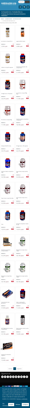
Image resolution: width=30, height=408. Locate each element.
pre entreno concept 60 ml (6, 41)
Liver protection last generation (5, 303)
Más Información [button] (5, 404)
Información (7, 49)
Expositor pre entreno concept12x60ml (5, 250)
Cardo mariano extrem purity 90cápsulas (22, 329)
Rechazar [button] (18, 404)
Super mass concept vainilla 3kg (22, 172)
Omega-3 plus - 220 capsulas (22, 145)
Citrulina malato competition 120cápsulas (22, 120)
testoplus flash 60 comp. (6, 145)
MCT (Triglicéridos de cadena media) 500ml (7, 329)
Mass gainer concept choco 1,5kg (21, 250)
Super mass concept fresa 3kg (7, 198)
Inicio (2, 19)
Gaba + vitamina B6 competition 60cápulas (21, 303)
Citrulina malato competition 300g (7, 172)
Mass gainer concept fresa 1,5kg (6, 277)
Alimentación (8, 19)
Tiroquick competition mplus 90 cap (22, 224)
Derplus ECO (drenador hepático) (6, 355)
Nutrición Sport (17, 19)
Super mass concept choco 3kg (21, 198)
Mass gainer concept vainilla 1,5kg (22, 277)
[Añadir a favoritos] (13, 44)
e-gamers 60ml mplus (20, 41)
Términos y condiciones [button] (21, 399)
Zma (2, 224)
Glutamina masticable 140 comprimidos (21, 67)
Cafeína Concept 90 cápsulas (7, 67)
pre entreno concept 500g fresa (21, 93)
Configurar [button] (25, 404)
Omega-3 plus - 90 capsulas (6, 93)
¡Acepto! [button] (11, 404)
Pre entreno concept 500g (6, 119)
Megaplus (3, 44)
